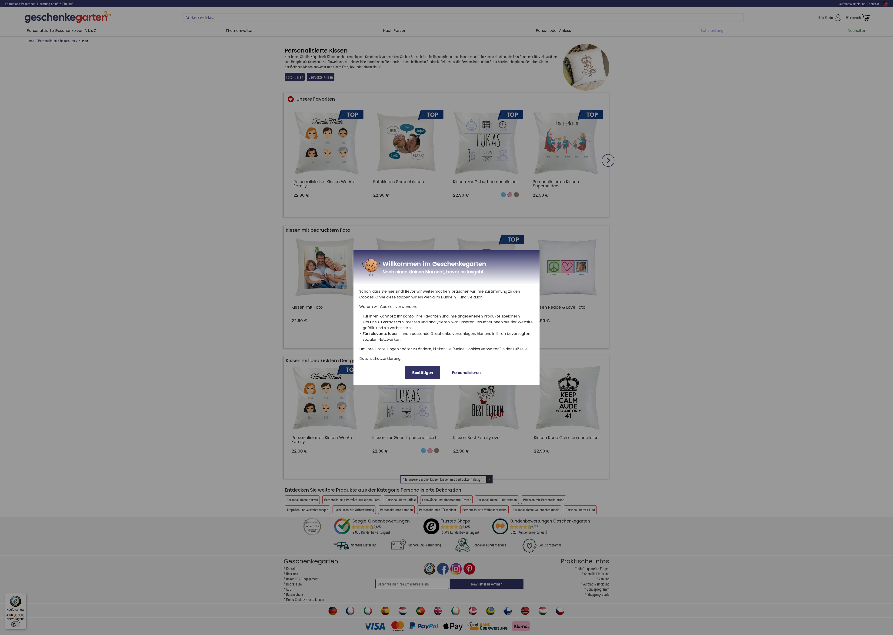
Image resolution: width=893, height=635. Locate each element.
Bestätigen (422, 372)
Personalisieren (466, 372)
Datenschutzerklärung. (380, 358)
